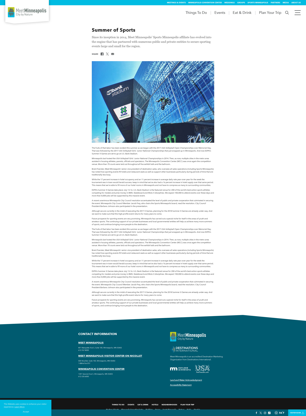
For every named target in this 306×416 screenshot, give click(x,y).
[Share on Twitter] (107, 53)
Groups (241, 3)
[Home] (27, 12)
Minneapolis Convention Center (205, 3)
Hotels (155, 405)
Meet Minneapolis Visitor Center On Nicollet (110, 355)
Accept (26, 412)
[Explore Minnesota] (180, 368)
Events (219, 12)
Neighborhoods (169, 405)
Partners (275, 3)
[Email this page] (112, 53)
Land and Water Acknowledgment (186, 380)
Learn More (19, 407)
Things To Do (196, 12)
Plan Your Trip (270, 12)
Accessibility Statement (180, 385)
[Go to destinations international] (184, 349)
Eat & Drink (242, 12)
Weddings (229, 3)
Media (286, 3)
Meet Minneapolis (91, 342)
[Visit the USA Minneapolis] (202, 369)
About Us (296, 3)
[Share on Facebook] (102, 53)
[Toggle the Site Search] (287, 12)
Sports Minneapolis (258, 3)
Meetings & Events (176, 3)
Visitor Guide (295, 413)
